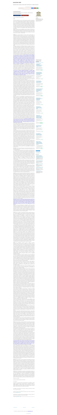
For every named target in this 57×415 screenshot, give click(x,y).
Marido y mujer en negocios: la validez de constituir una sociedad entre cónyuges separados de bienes (39, 143)
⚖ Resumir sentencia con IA (17, 15)
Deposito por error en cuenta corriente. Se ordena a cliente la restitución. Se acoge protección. (39, 164)
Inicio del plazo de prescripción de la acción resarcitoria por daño (39, 134)
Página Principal (24, 407)
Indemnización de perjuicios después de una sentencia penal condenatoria (39, 99)
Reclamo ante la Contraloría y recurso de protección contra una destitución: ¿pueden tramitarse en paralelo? (39, 116)
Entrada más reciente (15, 407)
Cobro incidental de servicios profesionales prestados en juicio (39, 82)
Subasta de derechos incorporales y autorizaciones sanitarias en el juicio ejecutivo (39, 65)
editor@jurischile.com (18, 392)
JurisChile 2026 (17, 2)
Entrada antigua (33, 407)
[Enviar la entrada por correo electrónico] (20, 396)
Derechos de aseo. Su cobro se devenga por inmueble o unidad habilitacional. (39, 160)
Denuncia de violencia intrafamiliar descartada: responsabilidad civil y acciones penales (39, 73)
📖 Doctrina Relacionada (25, 15)
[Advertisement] (24, 402)
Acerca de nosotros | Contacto (38, 152)
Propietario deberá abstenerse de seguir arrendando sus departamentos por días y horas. (39, 167)
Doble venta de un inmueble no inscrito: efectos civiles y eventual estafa (39, 107)
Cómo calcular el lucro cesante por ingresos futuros (39, 126)
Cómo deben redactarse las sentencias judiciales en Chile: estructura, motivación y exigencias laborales (39, 90)
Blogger (30, 413)
